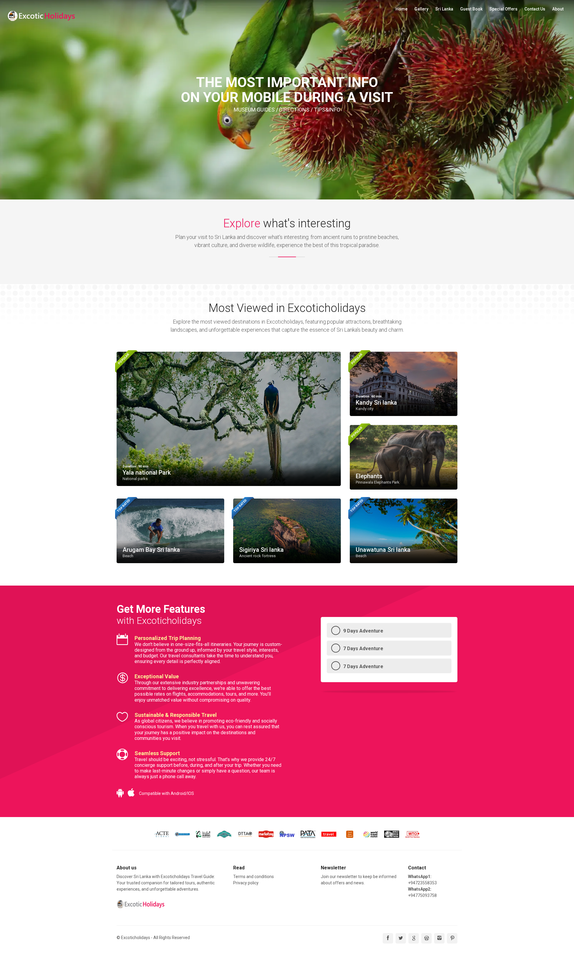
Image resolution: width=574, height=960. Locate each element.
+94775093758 (422, 895)
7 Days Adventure (363, 648)
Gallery (421, 9)
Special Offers (503, 9)
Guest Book (471, 9)
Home (401, 9)
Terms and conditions (253, 876)
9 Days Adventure (363, 631)
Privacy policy (246, 882)
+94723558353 (422, 882)
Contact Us (534, 9)
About (558, 9)
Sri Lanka (444, 9)
